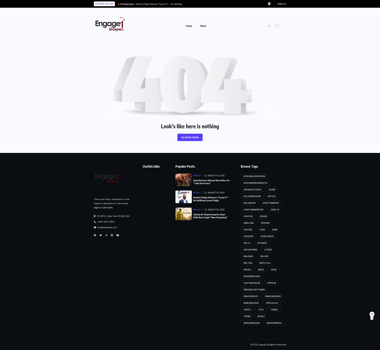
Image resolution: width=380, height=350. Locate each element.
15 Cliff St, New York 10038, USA (113, 216)
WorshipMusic (274, 323)
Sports (247, 309)
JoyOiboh (262, 243)
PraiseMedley (251, 296)
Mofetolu (265, 263)
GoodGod (248, 236)
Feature (248, 229)
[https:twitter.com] (101, 235)
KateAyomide (250, 249)
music (261, 269)
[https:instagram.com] (106, 235)
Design (263, 216)
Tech (261, 309)
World (261, 316)
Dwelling (249, 223)
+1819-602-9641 (105, 221)
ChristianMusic (270, 203)
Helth (247, 243)
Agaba (272, 189)
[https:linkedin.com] (112, 235)
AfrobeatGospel (253, 189)
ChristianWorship (253, 209)
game (275, 229)
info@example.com (107, 227)
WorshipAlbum (252, 323)
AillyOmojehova (252, 196)
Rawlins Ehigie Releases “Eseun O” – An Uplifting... (159, 4)
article (272, 196)
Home (189, 25)
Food (262, 229)
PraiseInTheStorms (254, 289)
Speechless (272, 303)
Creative (248, 216)
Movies (247, 269)
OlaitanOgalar (252, 283)
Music (203, 25)
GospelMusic (267, 236)
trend (247, 316)
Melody (264, 256)
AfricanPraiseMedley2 (256, 183)
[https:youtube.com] (117, 235)
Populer (271, 283)
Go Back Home (190, 137)
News (274, 269)
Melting (248, 263)
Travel (274, 309)
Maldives (248, 256)
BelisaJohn (249, 203)
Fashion (265, 223)
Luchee (268, 249)
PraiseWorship (273, 296)
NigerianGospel (252, 276)
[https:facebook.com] (95, 235)
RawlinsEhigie (251, 303)
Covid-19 (274, 209)
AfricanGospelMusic (255, 176)
